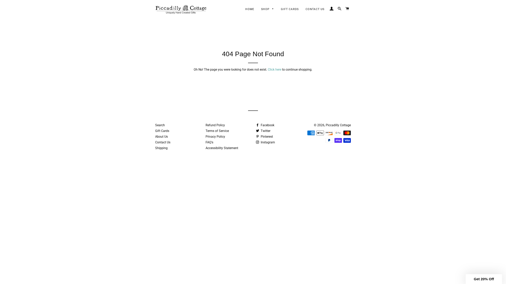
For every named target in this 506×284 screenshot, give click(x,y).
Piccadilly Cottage (338, 125)
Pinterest (266, 136)
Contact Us (315, 9)
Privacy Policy (215, 136)
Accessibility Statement (222, 148)
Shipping (161, 148)
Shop (265, 9)
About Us (161, 136)
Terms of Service (217, 131)
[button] (484, 279)
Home (249, 9)
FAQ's (209, 142)
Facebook (267, 125)
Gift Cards (290, 9)
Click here (274, 69)
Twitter (265, 131)
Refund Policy (215, 125)
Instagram (267, 142)
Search (160, 125)
